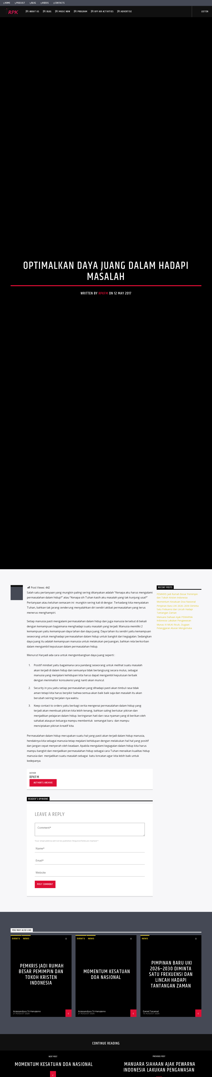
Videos (45, 3)
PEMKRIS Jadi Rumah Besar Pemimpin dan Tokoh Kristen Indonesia (41, 1026)
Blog (33, 3)
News (26, 990)
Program (82, 11)
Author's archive (43, 834)
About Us (34, 11)
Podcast (20, 3)
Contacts (60, 3)
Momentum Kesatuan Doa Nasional (176, 653)
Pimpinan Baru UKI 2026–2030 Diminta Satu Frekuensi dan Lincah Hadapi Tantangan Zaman (178, 661)
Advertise (126, 11)
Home (7, 3)
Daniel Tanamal (151, 1062)
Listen (204, 11)
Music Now (64, 11)
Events (16, 990)
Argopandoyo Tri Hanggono (27, 1062)
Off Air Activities (104, 11)
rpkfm (103, 317)
